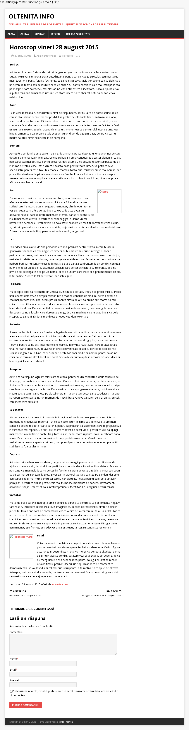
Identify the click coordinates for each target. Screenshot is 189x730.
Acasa (11, 34)
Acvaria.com (60, 584)
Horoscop (67, 55)
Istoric (55, 34)
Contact (40, 34)
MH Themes (66, 721)
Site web (14, 680)
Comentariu (16, 632)
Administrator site (46, 55)
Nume (13, 658)
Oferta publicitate (78, 34)
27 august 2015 (23, 55)
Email (12, 669)
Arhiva (24, 34)
